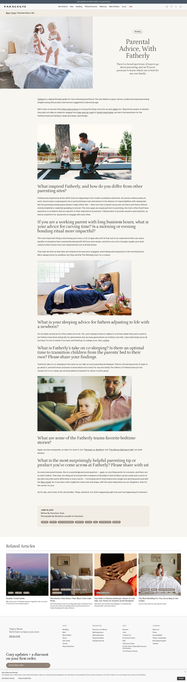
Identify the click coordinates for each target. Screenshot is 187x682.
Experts (53, 522)
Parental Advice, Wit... (26, 13)
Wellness (116, 522)
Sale (130, 6)
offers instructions (69, 109)
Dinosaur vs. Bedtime (94, 450)
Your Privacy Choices (130, 651)
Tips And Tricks (105, 522)
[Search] (167, 7)
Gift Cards (66, 641)
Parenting (79, 522)
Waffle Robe (57, 592)
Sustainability (157, 635)
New (71, 6)
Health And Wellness (66, 522)
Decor (124, 6)
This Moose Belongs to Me (121, 450)
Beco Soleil (46, 482)
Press (155, 632)
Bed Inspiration (98, 632)
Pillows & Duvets (91, 6)
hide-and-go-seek (85, 113)
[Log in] (176, 7)
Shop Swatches (68, 646)
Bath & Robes (114, 6)
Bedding (79, 6)
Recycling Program (159, 641)
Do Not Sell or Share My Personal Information (134, 647)
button (47, 665)
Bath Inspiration (98, 635)
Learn (11, 592)
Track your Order (128, 643)
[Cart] (180, 7)
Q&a (95, 522)
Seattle (18, 592)
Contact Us (127, 635)
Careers (155, 643)
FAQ (124, 641)
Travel (26, 592)
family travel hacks (105, 113)
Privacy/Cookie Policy (24, 678)
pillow (115, 109)
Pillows (88, 522)
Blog (8, 13)
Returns (125, 629)
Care (124, 632)
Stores (65, 643)
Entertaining (65, 589)
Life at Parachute (103, 592)
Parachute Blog (98, 638)
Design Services (98, 641)
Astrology (145, 589)
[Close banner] (185, 671)
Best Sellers (63, 6)
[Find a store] (171, 7)
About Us (156, 629)
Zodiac (150, 592)
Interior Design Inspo (167, 589)
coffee (106, 341)
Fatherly (41, 99)
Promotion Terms (129, 638)
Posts (13, 13)
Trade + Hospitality (159, 638)
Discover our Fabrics (100, 629)
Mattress (103, 6)
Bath (64, 632)
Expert (154, 589)
